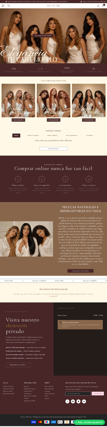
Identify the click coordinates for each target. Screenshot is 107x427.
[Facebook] (67, 401)
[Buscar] (9, 5)
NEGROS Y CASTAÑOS (33, 135)
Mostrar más (53, 148)
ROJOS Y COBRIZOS (52, 135)
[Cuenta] (98, 6)
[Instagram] (73, 401)
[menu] (3, 5)
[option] (18, 103)
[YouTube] (84, 401)
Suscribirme (97, 393)
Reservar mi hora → (18, 365)
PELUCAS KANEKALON (71, 135)
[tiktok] (78, 401)
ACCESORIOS (89, 135)
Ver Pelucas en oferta (43, 35)
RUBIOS (16, 135)
